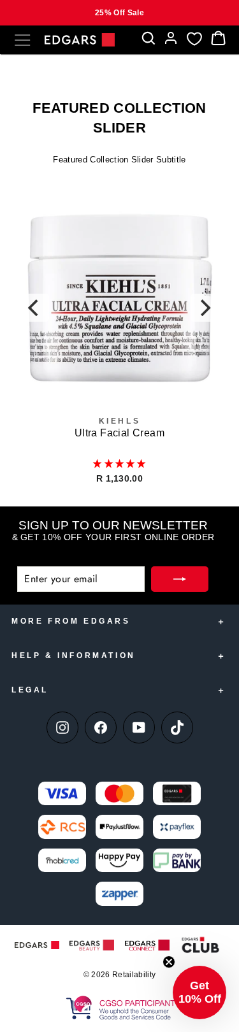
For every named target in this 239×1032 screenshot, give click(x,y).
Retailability (134, 974)
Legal (29, 689)
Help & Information (73, 655)
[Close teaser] (169, 962)
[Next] (205, 308)
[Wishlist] (194, 38)
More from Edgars (71, 621)
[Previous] (35, 308)
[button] (119, 463)
